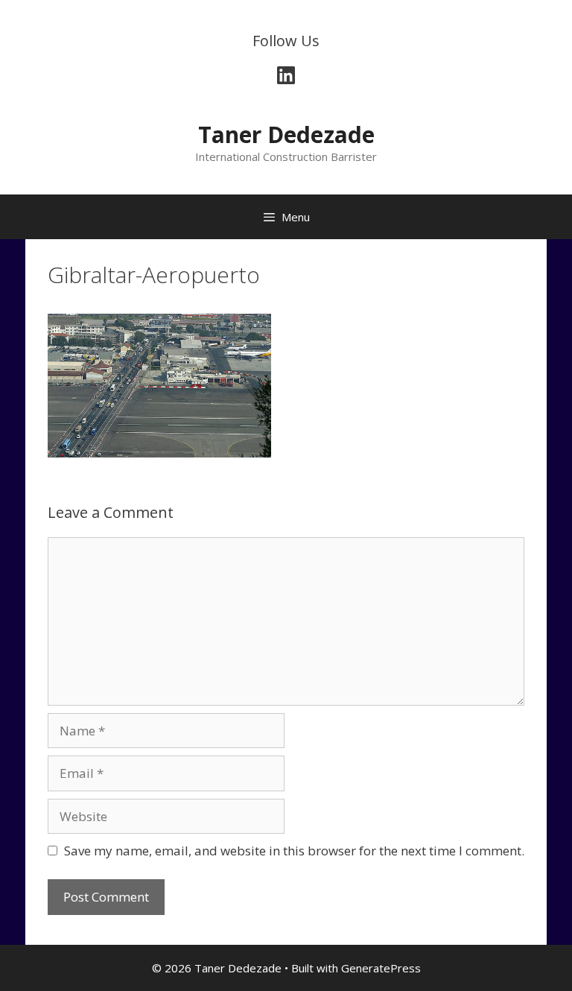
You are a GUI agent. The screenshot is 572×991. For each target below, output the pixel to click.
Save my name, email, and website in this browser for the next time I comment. (294, 850)
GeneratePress (381, 967)
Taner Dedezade (286, 134)
